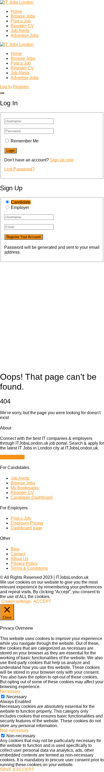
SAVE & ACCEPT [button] (17, 769)
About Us (19, 558)
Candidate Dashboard (32, 497)
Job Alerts (20, 30)
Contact (18, 554)
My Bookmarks (25, 488)
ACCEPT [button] (42, 601)
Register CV (22, 26)
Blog (15, 549)
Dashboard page (26, 528)
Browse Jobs (23, 16)
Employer (20, 207)
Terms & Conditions (29, 568)
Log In (6, 86)
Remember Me (25, 141)
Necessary (16, 697)
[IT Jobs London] (17, 2)
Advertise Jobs (25, 35)
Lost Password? (19, 169)
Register (21, 86)
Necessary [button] (10, 691)
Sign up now (62, 160)
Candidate (21, 202)
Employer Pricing (27, 523)
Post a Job (21, 21)
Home (16, 11)
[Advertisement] (52, 314)
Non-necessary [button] (14, 730)
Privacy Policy (24, 563)
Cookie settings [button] (16, 601)
